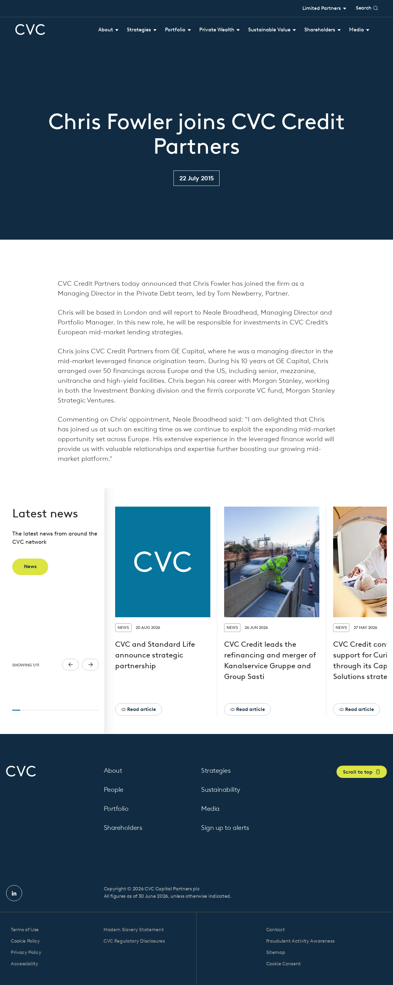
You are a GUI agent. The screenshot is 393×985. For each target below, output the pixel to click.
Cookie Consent (283, 964)
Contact (275, 929)
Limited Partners (322, 8)
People (113, 789)
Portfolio (116, 808)
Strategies (216, 770)
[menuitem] (108, 30)
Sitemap (275, 952)
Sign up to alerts (225, 827)
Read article (141, 709)
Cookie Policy (25, 941)
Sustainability (220, 789)
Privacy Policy (26, 952)
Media (210, 808)
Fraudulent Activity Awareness (300, 941)
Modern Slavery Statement (133, 929)
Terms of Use (25, 929)
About (113, 770)
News (30, 566)
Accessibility (24, 964)
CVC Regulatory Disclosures (134, 941)
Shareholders (123, 827)
